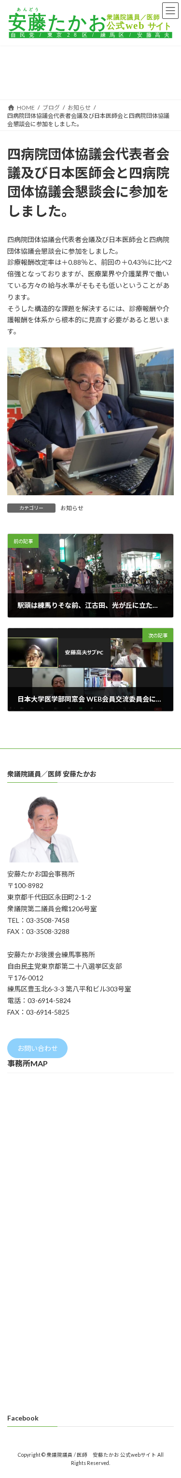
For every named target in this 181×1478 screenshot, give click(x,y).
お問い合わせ (37, 1048)
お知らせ (72, 508)
